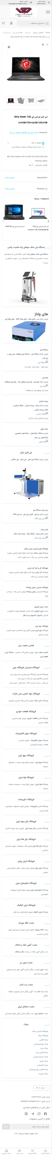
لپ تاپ (27, 32)
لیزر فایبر (45, 683)
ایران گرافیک (37, 912)
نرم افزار (16, 912)
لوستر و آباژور (43, 634)
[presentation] (3, 221)
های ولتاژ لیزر (9, 319)
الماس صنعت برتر (41, 652)
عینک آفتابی (43, 1039)
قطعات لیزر (44, 656)
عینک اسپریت (43, 1073)
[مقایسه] (43, 44)
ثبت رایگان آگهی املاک (39, 951)
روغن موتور (25, 868)
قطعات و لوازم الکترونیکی (39, 744)
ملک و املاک (19, 951)
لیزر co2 (45, 358)
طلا (26, 846)
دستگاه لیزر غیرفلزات (23, 354)
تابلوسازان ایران (36, 890)
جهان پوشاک (31, 591)
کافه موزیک (39, 929)
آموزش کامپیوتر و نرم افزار (32, 615)
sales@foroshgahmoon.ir (18, 4)
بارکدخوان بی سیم (41, 437)
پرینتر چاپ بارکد (19, 533)
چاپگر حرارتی (18, 405)
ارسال (6, 1126)
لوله (23, 784)
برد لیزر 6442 (17, 514)
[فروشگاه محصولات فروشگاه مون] (24, 12)
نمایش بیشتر (10, 177)
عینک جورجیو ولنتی (41, 1044)
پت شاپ (40, 991)
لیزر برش (12, 354)
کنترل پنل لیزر (28, 514)
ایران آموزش (38, 611)
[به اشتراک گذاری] (47, 44)
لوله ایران (38, 784)
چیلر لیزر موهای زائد (25, 381)
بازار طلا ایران (37, 846)
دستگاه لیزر (35, 354)
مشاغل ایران (38, 1013)
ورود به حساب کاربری (11, 23)
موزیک (22, 929)
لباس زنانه (17, 591)
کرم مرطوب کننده (24, 557)
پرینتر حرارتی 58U (33, 683)
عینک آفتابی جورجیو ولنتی (38, 1069)
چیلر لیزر (36, 381)
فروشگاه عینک (43, 1035)
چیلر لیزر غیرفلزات (10, 381)
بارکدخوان (22, 683)
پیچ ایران (38, 762)
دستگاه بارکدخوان (36, 433)
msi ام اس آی (18, 32)
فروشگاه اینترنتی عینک (40, 1031)
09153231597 (41, 4)
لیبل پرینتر (39, 533)
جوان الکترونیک (36, 740)
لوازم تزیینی (43, 810)
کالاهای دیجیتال (38, 32)
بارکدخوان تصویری (22, 433)
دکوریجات (33, 806)
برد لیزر (37, 514)
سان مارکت (38, 700)
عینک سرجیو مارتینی (40, 1056)
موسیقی (15, 929)
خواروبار (11, 700)
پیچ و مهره (21, 762)
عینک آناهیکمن (42, 1065)
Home (48, 32)
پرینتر (37, 405)
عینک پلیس (44, 1061)
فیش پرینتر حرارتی (41, 409)
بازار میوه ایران (30, 828)
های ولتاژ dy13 (21, 319)
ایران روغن (38, 868)
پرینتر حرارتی (29, 405)
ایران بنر (40, 969)
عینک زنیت (44, 1048)
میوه (17, 828)
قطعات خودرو (32, 718)
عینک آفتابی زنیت (41, 1052)
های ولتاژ (31, 319)
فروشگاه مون (31, 674)
